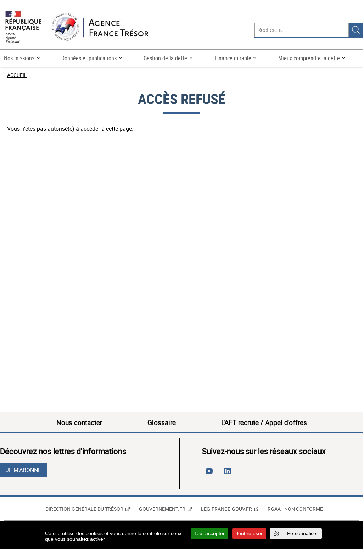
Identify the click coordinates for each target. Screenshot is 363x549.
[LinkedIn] (229, 474)
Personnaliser (302, 533)
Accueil (17, 75)
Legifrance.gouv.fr (226, 509)
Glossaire (161, 422)
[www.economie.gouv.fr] (23, 27)
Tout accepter (209, 533)
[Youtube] (210, 474)
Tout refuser (249, 533)
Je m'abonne (23, 470)
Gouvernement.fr (162, 509)
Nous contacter (79, 422)
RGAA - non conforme (295, 509)
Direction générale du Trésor (84, 509)
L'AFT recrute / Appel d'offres (264, 422)
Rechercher (356, 30)
